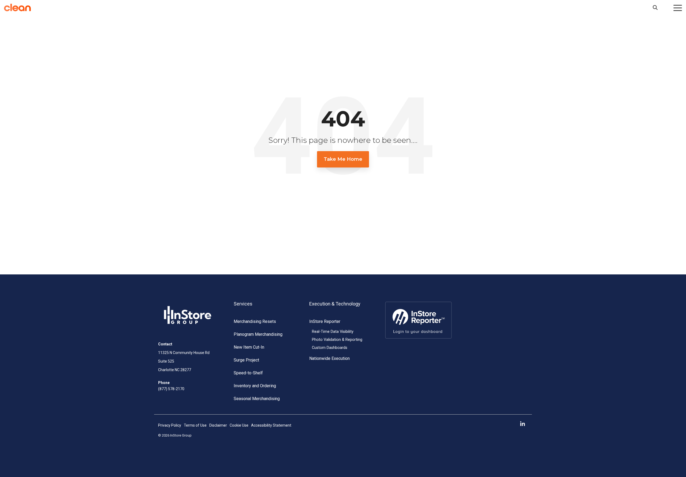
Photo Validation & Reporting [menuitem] (337, 339)
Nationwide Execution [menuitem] (329, 358)
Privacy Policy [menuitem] (169, 425)
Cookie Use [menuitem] (239, 425)
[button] (677, 7)
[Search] (655, 7)
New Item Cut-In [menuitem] (249, 347)
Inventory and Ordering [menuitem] (255, 385)
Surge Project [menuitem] (246, 360)
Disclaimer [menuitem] (218, 425)
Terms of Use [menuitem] (195, 425)
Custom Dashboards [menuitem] (329, 347)
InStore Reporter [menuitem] (324, 321)
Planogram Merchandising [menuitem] (258, 334)
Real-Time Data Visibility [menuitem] (332, 331)
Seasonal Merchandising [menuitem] (257, 398)
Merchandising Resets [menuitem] (255, 321)
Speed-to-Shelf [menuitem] (248, 372)
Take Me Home (343, 159)
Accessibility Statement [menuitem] (271, 425)
